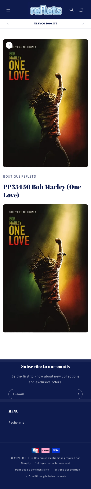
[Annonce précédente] (7, 23)
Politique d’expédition (66, 469)
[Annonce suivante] (83, 23)
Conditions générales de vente (47, 476)
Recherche (16, 422)
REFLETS (27, 457)
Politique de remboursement (52, 463)
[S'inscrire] (77, 394)
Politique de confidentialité (32, 469)
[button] (8, 9)
